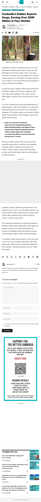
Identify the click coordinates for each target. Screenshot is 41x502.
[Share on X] (6, 32)
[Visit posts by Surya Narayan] (3, 264)
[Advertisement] (20, 182)
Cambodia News (33, 487)
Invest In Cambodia (18, 10)
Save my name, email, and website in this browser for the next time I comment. (21, 325)
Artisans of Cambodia (34, 451)
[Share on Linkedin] (20, 257)
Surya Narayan (11, 25)
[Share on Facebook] (7, 257)
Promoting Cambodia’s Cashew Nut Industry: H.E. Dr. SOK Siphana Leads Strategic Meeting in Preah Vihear (14, 488)
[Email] (9, 32)
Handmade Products (33, 454)
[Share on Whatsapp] (16, 257)
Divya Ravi (6, 482)
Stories (32, 457)
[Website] (36, 264)
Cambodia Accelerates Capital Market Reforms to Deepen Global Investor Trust (14, 477)
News (32, 456)
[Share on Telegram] (24, 257)
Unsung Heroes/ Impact (32, 467)
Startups (33, 464)
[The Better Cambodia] (21, 2)
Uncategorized (35, 459)
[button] (3, 2)
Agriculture (6, 10)
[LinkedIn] (38, 264)
